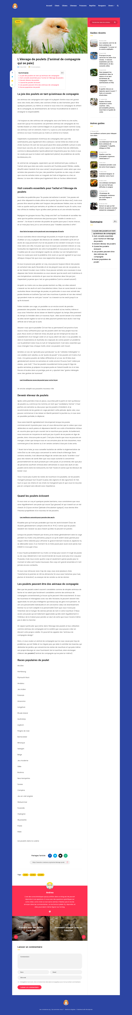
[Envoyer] (115, 22)
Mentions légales (70, 1009)
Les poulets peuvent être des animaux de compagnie (39, 85)
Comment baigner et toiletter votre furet (106, 175)
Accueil (49, 6)
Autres (18, 21)
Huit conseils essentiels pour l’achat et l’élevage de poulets (41, 78)
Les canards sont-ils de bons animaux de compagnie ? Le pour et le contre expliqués (107, 46)
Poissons (82, 6)
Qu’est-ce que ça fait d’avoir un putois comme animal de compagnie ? (108, 208)
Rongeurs (102, 6)
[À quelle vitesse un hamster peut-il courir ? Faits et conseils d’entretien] (93, 89)
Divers (110, 6)
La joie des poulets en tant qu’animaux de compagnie (39, 76)
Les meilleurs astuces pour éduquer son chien (103, 134)
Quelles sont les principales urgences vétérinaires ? (107, 156)
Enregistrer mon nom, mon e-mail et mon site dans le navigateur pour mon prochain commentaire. (50, 982)
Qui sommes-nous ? (57, 1009)
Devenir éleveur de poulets (29, 80)
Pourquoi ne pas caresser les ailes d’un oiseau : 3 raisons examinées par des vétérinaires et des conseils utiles (107, 61)
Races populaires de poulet (30, 87)
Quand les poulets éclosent (30, 83)
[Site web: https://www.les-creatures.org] (50, 911)
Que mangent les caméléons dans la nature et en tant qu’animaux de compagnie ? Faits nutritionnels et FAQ (106, 77)
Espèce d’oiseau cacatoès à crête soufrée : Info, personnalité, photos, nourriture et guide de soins (107, 107)
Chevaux (73, 6)
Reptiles (92, 6)
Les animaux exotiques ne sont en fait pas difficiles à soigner (107, 185)
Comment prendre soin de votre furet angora (107, 166)
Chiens (64, 6)
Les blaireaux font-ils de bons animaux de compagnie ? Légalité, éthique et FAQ (108, 145)
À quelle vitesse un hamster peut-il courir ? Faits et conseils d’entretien (108, 92)
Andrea (50, 892)
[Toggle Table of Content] (61, 72)
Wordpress (89, 1009)
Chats (57, 6)
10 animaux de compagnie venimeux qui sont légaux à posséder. (107, 196)
